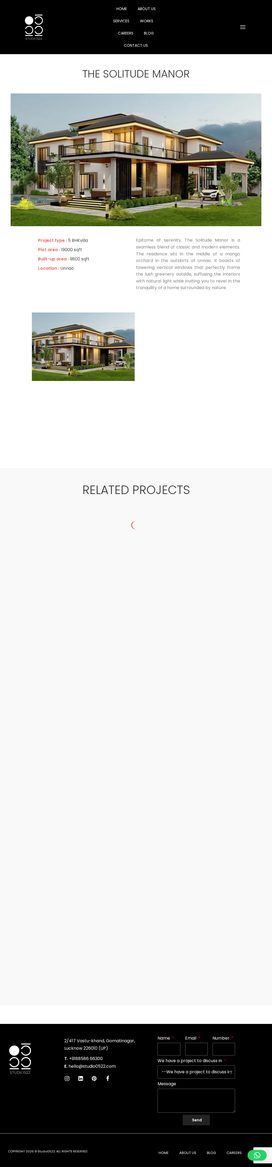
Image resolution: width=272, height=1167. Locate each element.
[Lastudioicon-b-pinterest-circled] (94, 1078)
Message (167, 1084)
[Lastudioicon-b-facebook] (107, 1078)
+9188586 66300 (86, 1059)
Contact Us (136, 45)
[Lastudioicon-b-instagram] (67, 1078)
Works (146, 21)
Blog (149, 33)
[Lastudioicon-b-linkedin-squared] (80, 1078)
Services (121, 21)
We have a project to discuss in (190, 1061)
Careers (125, 33)
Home (121, 8)
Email (191, 1038)
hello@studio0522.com (92, 1066)
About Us (147, 8)
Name (164, 1038)
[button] (257, 1155)
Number (221, 1038)
